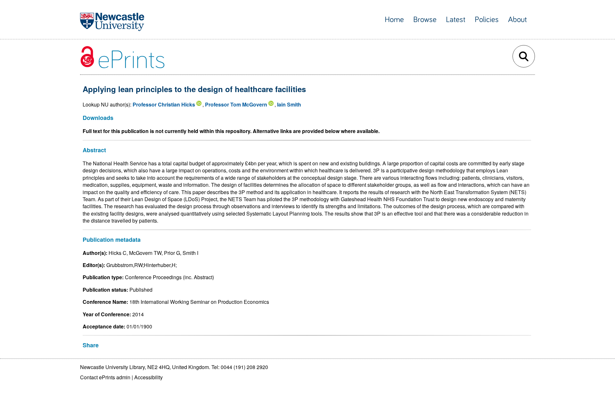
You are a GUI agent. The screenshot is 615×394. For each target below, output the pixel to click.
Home (394, 20)
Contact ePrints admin (105, 377)
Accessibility (148, 377)
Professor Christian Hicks (164, 104)
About (517, 20)
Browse (425, 20)
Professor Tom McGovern (236, 104)
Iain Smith (289, 104)
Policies (487, 20)
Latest (455, 20)
